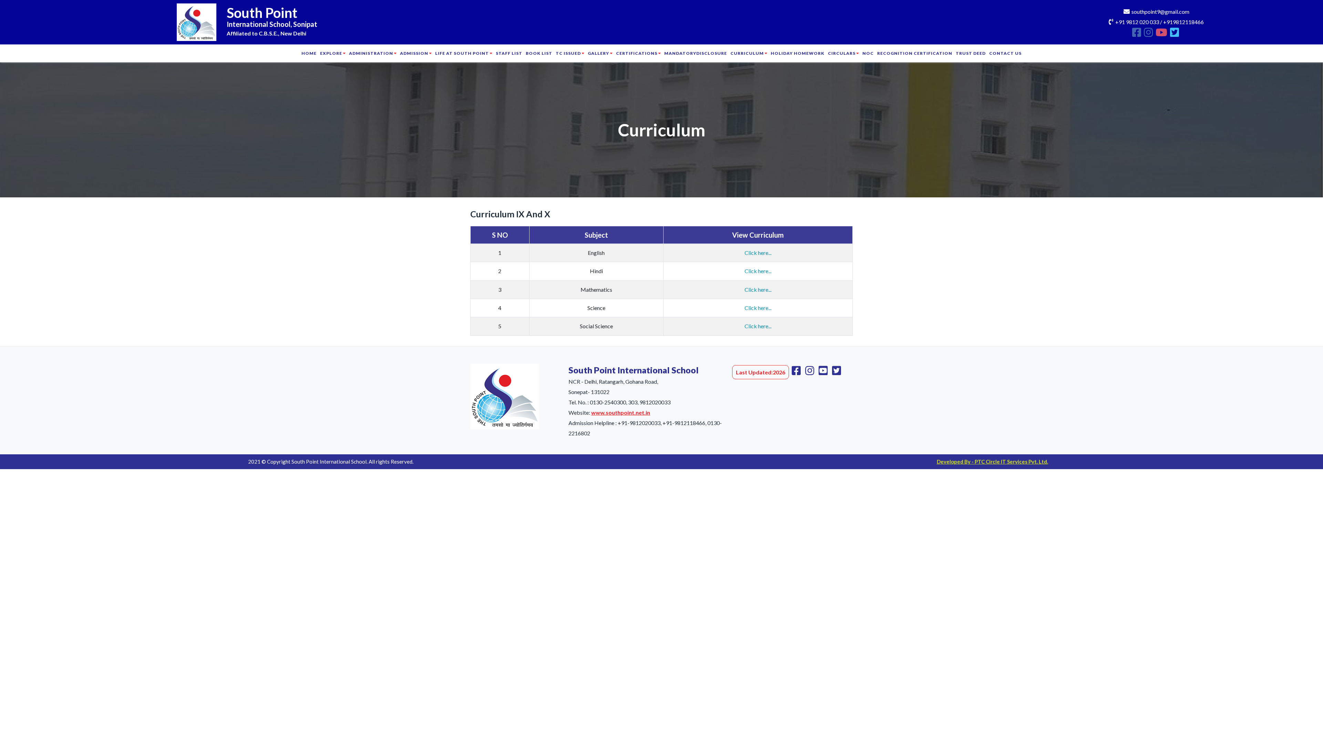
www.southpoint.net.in (620, 412)
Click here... (758, 252)
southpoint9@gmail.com (1160, 11)
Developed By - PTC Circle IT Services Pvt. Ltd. (992, 461)
